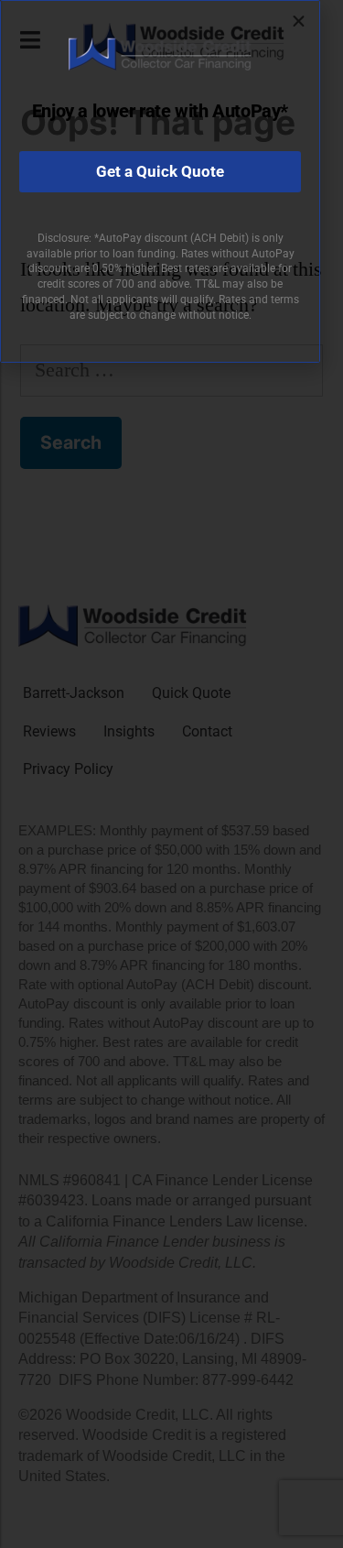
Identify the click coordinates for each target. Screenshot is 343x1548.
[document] (171, 774)
